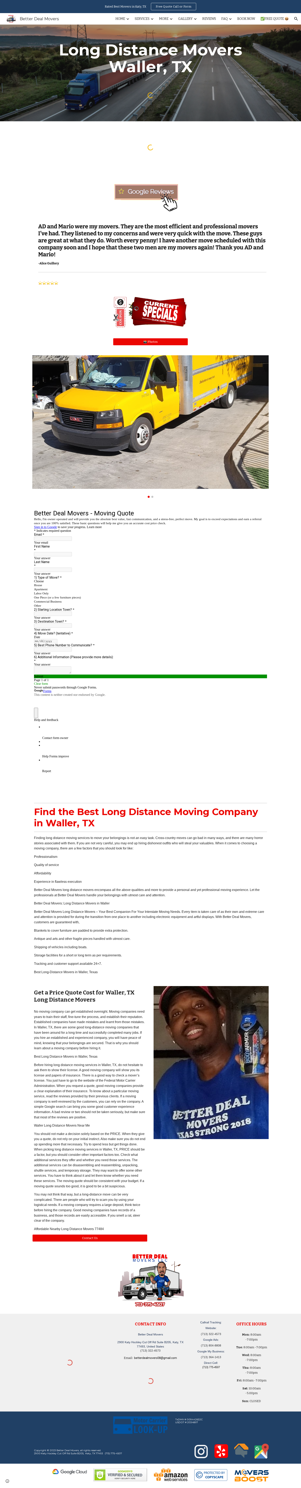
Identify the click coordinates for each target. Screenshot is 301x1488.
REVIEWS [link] (209, 19)
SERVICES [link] (142, 19)
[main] (150, 58)
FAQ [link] (224, 19)
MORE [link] (164, 19)
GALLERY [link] (185, 19)
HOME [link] (120, 19)
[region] (150, 6)
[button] (296, 19)
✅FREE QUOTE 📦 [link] (274, 19)
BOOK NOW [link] (246, 19)
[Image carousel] (150, 426)
